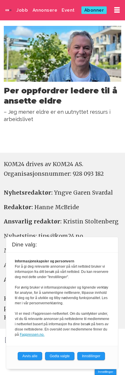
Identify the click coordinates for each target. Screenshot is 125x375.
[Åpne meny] (117, 10)
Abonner (94, 10)
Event (68, 10)
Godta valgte (60, 356)
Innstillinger (105, 371)
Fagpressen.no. (32, 335)
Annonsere (45, 10)
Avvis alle (30, 356)
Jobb (22, 10)
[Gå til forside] (8, 10)
